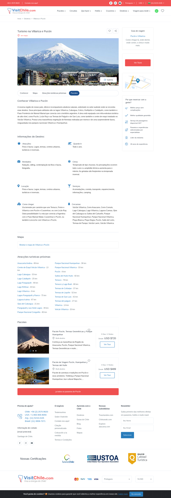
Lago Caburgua (23, 274)
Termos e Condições (63, 440)
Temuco (58, 280)
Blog (79, 424)
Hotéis (97, 11)
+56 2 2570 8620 (13, 3)
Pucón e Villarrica (138, 36)
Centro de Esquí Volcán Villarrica (31, 267)
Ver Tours (138, 63)
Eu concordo (136, 494)
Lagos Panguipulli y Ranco (28, 295)
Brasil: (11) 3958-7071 (35, 421)
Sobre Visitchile (61, 417)
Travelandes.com (106, 415)
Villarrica (58, 305)
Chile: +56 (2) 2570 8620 (36, 412)
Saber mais (123, 494)
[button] (130, 3)
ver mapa (24, 35)
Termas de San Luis (63, 297)
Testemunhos (60, 412)
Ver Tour (107, 344)
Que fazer (85, 11)
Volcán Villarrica (61, 309)
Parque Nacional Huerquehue (67, 263)
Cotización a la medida (61, 434)
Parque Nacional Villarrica (66, 267)
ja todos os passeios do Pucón (68, 392)
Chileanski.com (105, 420)
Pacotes (60, 11)
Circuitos (73, 11)
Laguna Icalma (23, 300)
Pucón (57, 272)
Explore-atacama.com (104, 425)
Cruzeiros (110, 11)
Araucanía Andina (24, 263)
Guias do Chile (83, 420)
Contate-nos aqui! (31, 3)
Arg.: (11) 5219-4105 (34, 418)
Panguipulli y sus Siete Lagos (29, 308)
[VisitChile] (21, 11)
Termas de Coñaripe (63, 288)
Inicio (19, 19)
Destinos (123, 11)
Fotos (79, 428)
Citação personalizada (60, 427)
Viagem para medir (141, 11)
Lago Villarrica (23, 291)
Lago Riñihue (23, 287)
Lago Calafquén (24, 279)
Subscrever (127, 435)
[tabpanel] (33, 340)
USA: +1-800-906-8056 (36, 415)
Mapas (79, 433)
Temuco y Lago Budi (63, 284)
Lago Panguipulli (24, 283)
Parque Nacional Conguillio (28, 312)
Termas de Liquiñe (62, 293)
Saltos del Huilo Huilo (64, 276)
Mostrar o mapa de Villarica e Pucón (34, 245)
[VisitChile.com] (35, 479)
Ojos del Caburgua (25, 304)
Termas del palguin (63, 301)
